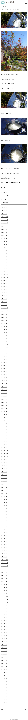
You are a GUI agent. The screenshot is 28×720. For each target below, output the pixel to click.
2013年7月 (4, 648)
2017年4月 (4, 511)
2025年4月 (4, 232)
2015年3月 (4, 587)
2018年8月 (4, 462)
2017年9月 (4, 496)
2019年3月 (4, 441)
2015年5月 (4, 581)
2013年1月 (4, 666)
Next (26, 709)
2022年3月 (4, 335)
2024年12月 (4, 244)
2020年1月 (4, 411)
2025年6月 (4, 229)
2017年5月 (4, 508)
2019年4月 (4, 438)
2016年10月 (4, 529)
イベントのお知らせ (6, 195)
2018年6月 (4, 468)
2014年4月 (4, 620)
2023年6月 (4, 289)
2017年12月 (4, 487)
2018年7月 (4, 465)
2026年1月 (4, 213)
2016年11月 (4, 526)
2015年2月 (4, 590)
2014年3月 (4, 623)
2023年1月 (4, 305)
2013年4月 (4, 657)
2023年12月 (4, 271)
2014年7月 (4, 611)
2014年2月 (4, 626)
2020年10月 (4, 383)
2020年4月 (4, 402)
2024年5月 (4, 259)
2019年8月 (4, 426)
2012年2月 (4, 699)
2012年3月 (4, 696)
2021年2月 (4, 371)
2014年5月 (4, 617)
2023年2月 (4, 302)
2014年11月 (4, 599)
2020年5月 (4, 399)
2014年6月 (4, 614)
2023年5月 (4, 292)
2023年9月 (4, 280)
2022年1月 (4, 341)
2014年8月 (4, 608)
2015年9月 (4, 569)
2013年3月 (4, 660)
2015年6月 (4, 578)
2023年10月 (4, 277)
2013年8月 (4, 644)
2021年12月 (4, 344)
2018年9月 (4, 459)
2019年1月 (4, 447)
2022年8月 (4, 320)
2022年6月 (4, 326)
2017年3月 (4, 514)
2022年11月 (4, 311)
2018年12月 (4, 450)
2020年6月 (4, 396)
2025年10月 (4, 223)
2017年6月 (4, 505)
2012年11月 (4, 672)
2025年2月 (4, 238)
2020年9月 (4, 386)
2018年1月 (4, 484)
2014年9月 (4, 605)
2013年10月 (4, 638)
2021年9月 (4, 353)
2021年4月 (4, 365)
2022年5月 (4, 329)
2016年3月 (4, 550)
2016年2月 (4, 553)
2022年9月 (4, 317)
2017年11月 (4, 490)
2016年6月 (4, 541)
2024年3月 (4, 262)
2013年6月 (4, 651)
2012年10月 (4, 675)
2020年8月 (4, 390)
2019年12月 (4, 414)
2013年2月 (4, 663)
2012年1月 (4, 702)
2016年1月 (4, 556)
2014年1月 (4, 629)
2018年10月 (4, 456)
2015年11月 (4, 563)
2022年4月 (4, 332)
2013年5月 (4, 654)
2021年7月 (4, 359)
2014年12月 (4, 596)
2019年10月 (4, 420)
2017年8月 (4, 499)
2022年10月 (4, 314)
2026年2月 (4, 210)
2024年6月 (4, 256)
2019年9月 (4, 423)
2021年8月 (4, 356)
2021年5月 (4, 362)
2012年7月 (4, 684)
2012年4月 (4, 693)
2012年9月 (4, 678)
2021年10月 (4, 350)
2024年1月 (4, 268)
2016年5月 (4, 544)
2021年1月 (4, 374)
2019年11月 (4, 417)
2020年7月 (4, 393)
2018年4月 (4, 475)
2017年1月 (4, 520)
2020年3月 (4, 405)
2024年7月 (4, 253)
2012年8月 (4, 681)
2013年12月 (4, 632)
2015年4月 (4, 584)
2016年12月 (4, 523)
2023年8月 (4, 283)
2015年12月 (4, 560)
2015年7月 (4, 575)
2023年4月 (4, 295)
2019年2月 (4, 444)
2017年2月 (4, 517)
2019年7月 (4, 429)
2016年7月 (4, 538)
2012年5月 (4, 690)
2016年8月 (4, 535)
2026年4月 (4, 207)
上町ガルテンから (6, 203)
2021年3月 (4, 368)
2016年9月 (4, 532)
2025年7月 (4, 226)
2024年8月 (4, 250)
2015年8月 (4, 572)
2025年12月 (4, 217)
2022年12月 (4, 308)
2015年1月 (4, 593)
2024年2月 (4, 265)
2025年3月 (4, 235)
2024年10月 (4, 247)
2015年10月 (4, 566)
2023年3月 (4, 298)
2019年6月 (4, 432)
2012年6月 (4, 687)
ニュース (3, 199)
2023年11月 (4, 274)
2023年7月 (4, 286)
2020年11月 (4, 380)
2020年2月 (4, 408)
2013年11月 (4, 635)
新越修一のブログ (14, 9)
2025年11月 (4, 220)
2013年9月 (4, 641)
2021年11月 (4, 347)
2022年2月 (4, 338)
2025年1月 (4, 241)
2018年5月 (4, 471)
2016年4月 (4, 547)
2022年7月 (4, 323)
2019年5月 (4, 435)
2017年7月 (4, 502)
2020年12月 (4, 377)
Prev (2, 709)
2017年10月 (4, 493)
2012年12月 (4, 669)
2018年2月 (4, 481)
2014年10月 (4, 602)
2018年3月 (4, 478)
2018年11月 (4, 453)
